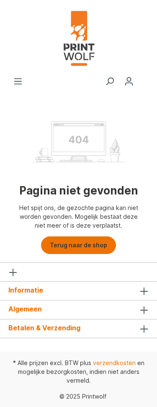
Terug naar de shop (78, 245)
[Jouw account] (129, 81)
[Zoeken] (109, 81)
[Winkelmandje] (144, 78)
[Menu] (18, 81)
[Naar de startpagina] (78, 38)
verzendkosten (114, 362)
